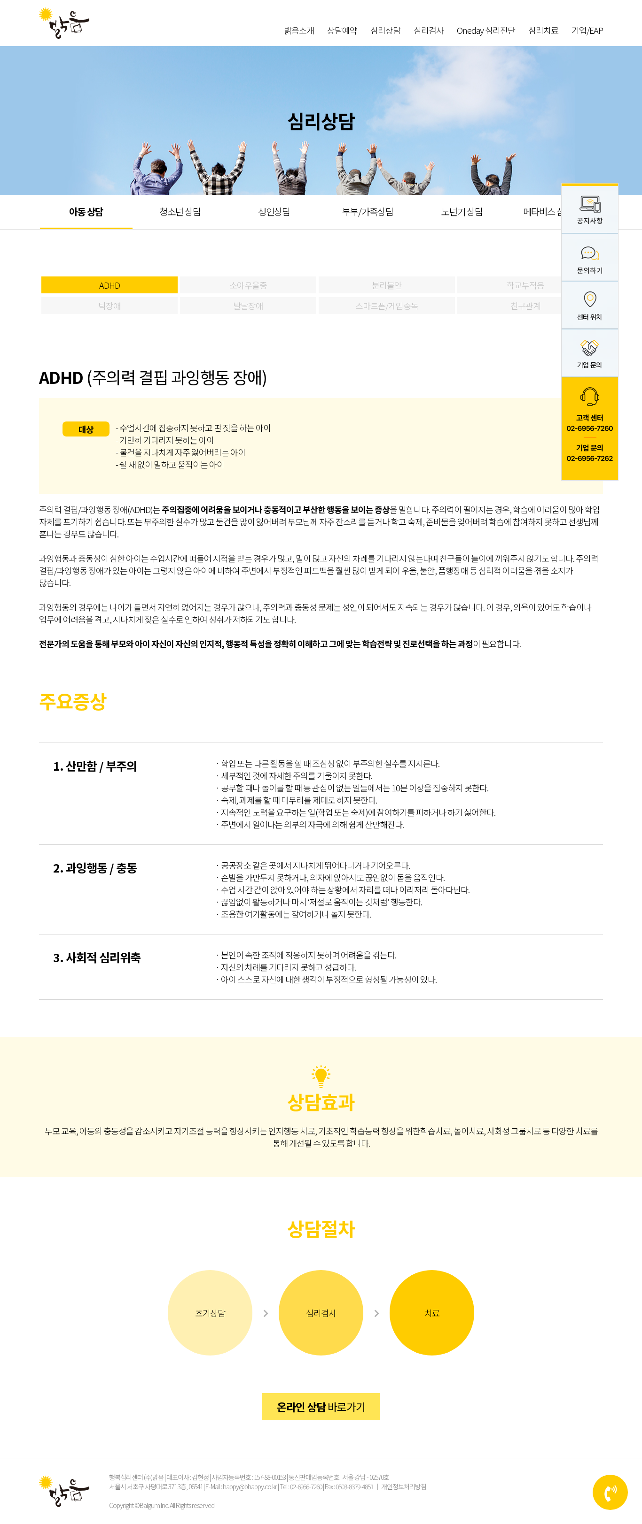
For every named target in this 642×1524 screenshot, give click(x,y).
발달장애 (248, 305)
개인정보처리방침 (403, 1486)
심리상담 (385, 30)
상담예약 (342, 30)
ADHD (109, 285)
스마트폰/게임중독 (386, 305)
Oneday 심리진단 (486, 30)
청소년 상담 (180, 211)
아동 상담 (86, 211)
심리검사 (429, 30)
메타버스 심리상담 (555, 211)
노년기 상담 (462, 211)
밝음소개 (299, 30)
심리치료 (543, 30)
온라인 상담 (321, 1407)
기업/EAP (587, 30)
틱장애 (109, 305)
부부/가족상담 (367, 211)
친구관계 (525, 305)
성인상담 (274, 211)
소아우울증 (248, 285)
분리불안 (387, 285)
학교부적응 (525, 285)
